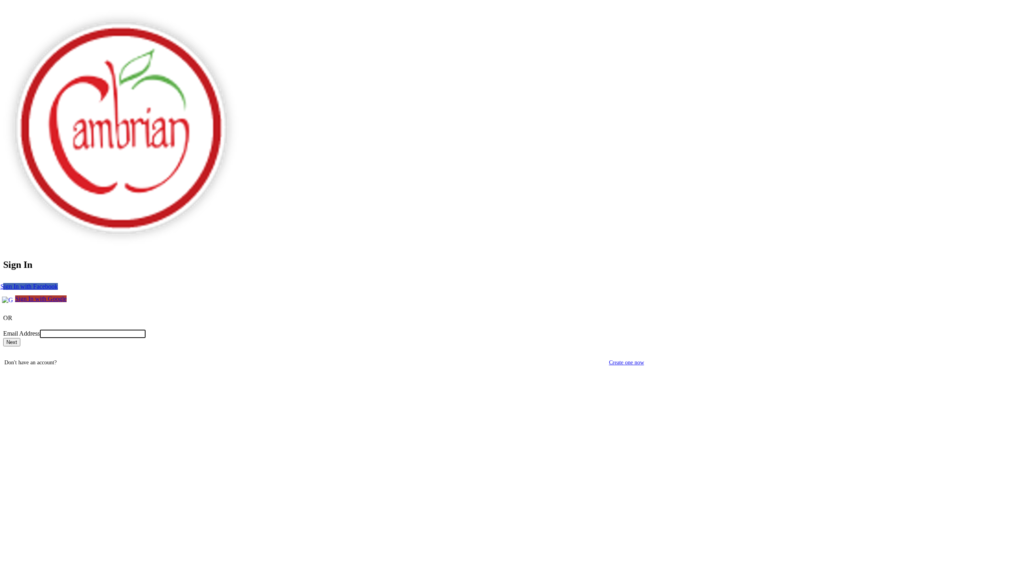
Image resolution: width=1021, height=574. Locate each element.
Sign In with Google (41, 298)
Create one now (626, 363)
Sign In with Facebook (30, 286)
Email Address (21, 333)
